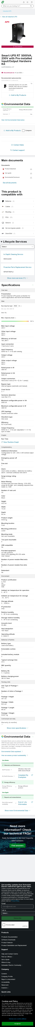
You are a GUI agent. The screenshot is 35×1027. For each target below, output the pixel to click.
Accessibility (5, 982)
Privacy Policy (15, 901)
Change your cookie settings (17, 1018)
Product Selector (7, 942)
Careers (4, 974)
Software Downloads (8, 940)
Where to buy (5, 962)
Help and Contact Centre (9, 954)
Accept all (17, 1023)
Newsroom (5, 985)
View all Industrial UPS (9, 17)
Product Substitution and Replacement (14, 945)
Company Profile (7, 976)
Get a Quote (5, 959)
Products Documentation (9, 937)
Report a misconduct (8, 979)
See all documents (9, 183)
